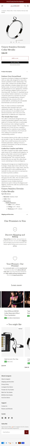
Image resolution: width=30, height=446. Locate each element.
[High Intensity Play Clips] (12, 342)
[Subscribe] (26, 432)
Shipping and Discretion (7, 214)
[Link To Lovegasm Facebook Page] (5, 417)
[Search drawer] (25, 6)
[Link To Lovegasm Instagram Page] (2, 417)
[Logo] (15, 6)
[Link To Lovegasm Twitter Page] (8, 417)
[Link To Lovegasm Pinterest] (12, 417)
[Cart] (27, 6)
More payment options (15, 64)
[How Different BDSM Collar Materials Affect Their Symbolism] (12, 306)
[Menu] (2, 6)
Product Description (6, 71)
